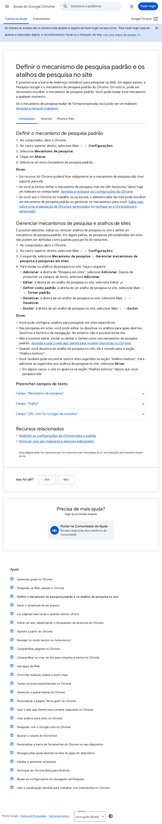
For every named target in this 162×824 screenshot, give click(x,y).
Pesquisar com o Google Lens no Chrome (44, 727)
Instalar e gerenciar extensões (36, 762)
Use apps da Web (28, 666)
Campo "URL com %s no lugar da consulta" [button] (47, 414)
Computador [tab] (27, 118)
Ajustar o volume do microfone (37, 736)
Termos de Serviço (59, 816)
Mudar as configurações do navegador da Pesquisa (50, 779)
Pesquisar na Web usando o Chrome (40, 588)
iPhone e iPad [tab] (65, 118)
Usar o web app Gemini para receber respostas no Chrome (55, 709)
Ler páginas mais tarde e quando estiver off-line (48, 614)
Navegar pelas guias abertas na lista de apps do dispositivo (56, 753)
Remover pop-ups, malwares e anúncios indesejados (56, 441)
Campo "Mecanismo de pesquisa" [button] (40, 393)
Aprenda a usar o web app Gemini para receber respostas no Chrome (81, 343)
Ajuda (14, 570)
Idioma (82, 811)
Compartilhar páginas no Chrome (38, 649)
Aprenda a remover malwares (37, 109)
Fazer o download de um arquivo (38, 605)
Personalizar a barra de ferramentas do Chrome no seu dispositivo (60, 744)
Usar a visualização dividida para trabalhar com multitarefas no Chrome (63, 788)
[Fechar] (156, 28)
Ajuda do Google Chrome (34, 6)
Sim (47, 479)
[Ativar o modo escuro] (110, 816)
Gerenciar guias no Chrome (34, 579)
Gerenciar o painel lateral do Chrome (41, 692)
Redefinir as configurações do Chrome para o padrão (57, 436)
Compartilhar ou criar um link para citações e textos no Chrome (58, 657)
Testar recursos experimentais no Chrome (44, 683)
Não (66, 479)
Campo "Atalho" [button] (27, 404)
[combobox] (96, 6)
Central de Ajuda (16, 19)
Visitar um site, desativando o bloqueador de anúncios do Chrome (60, 623)
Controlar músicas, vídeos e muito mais (42, 675)
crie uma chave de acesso (120, 35)
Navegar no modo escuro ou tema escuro (44, 640)
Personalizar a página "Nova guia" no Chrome (46, 701)
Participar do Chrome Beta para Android (43, 770)
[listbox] (90, 816)
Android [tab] (46, 118)
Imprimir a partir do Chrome (34, 631)
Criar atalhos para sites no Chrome (39, 718)
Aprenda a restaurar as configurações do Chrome (97, 192)
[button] (7, 6)
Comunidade (41, 19)
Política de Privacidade (33, 816)
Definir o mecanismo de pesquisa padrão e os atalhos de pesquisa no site (67, 597)
